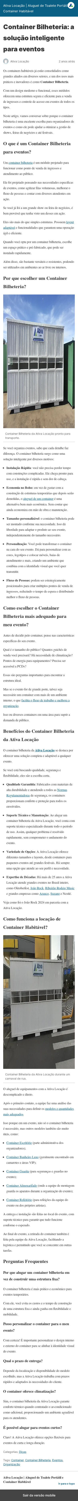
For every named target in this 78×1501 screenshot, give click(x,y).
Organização (11, 1464)
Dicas (22, 1451)
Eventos (57, 1460)
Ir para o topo (66, 1483)
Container (17, 1460)
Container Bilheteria (38, 1460)
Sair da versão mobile (39, 1495)
